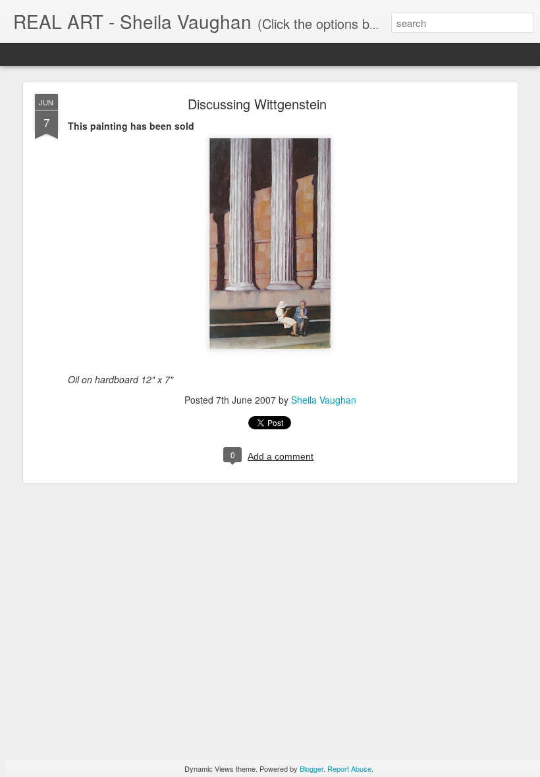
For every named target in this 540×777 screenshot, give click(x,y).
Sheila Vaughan (323, 399)
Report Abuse (349, 768)
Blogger (311, 768)
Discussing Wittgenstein (257, 103)
